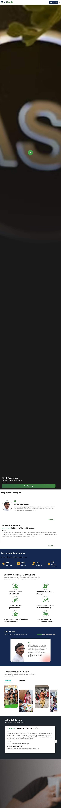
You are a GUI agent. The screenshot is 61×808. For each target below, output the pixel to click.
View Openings (28, 486)
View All (50, 519)
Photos (8, 680)
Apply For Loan (53, 2)
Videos (22, 680)
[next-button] (55, 741)
